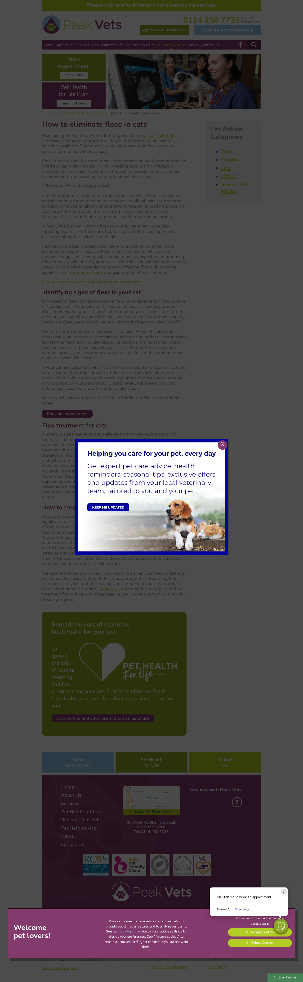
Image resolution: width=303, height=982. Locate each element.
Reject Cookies (262, 942)
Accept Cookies (262, 932)
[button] (281, 926)
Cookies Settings (285, 977)
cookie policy (129, 931)
